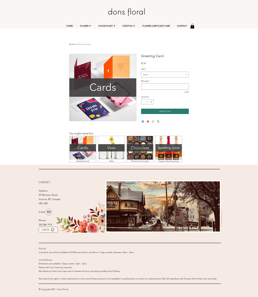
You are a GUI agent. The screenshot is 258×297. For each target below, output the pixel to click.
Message (145, 81)
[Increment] (151, 101)
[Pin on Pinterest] (148, 121)
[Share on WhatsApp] (153, 121)
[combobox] (165, 75)
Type (143, 69)
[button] (107, 26)
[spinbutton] (147, 101)
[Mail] (49, 212)
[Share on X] (158, 121)
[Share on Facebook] (142, 121)
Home (72, 44)
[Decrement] (143, 101)
